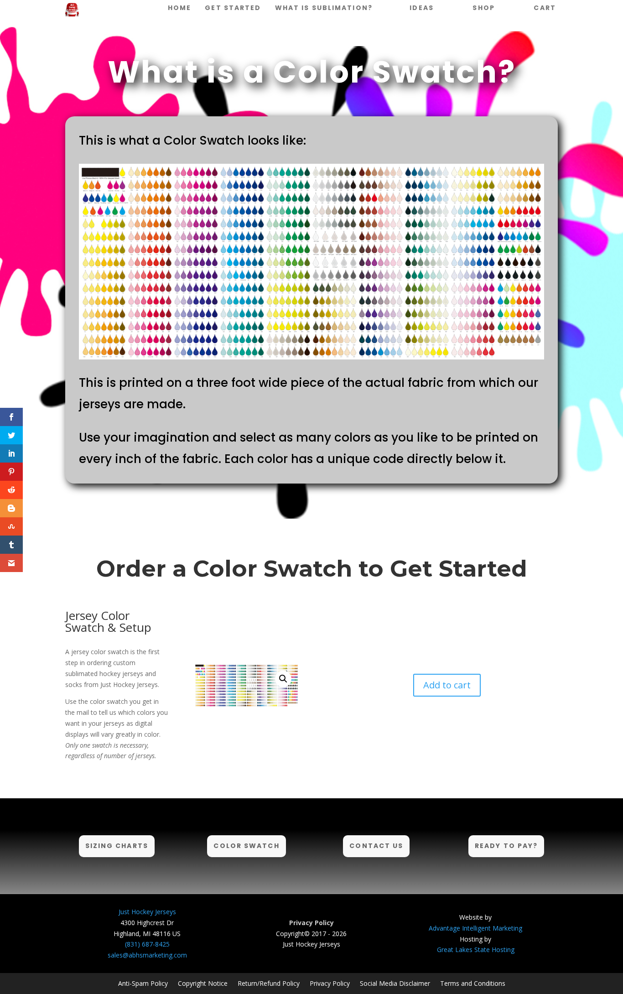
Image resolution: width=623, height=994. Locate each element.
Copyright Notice (203, 983)
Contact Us (376, 845)
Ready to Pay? (506, 845)
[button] (283, 679)
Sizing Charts (116, 845)
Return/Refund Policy (269, 983)
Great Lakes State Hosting (475, 949)
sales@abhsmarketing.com (147, 955)
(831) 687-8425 (147, 944)
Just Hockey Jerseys (147, 911)
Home (179, 7)
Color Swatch (246, 845)
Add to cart (447, 685)
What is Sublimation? (324, 7)
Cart (545, 7)
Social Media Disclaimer (395, 983)
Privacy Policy (330, 983)
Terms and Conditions (472, 983)
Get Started (233, 7)
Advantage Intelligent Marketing (475, 928)
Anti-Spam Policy (143, 983)
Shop (483, 7)
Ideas (422, 7)
